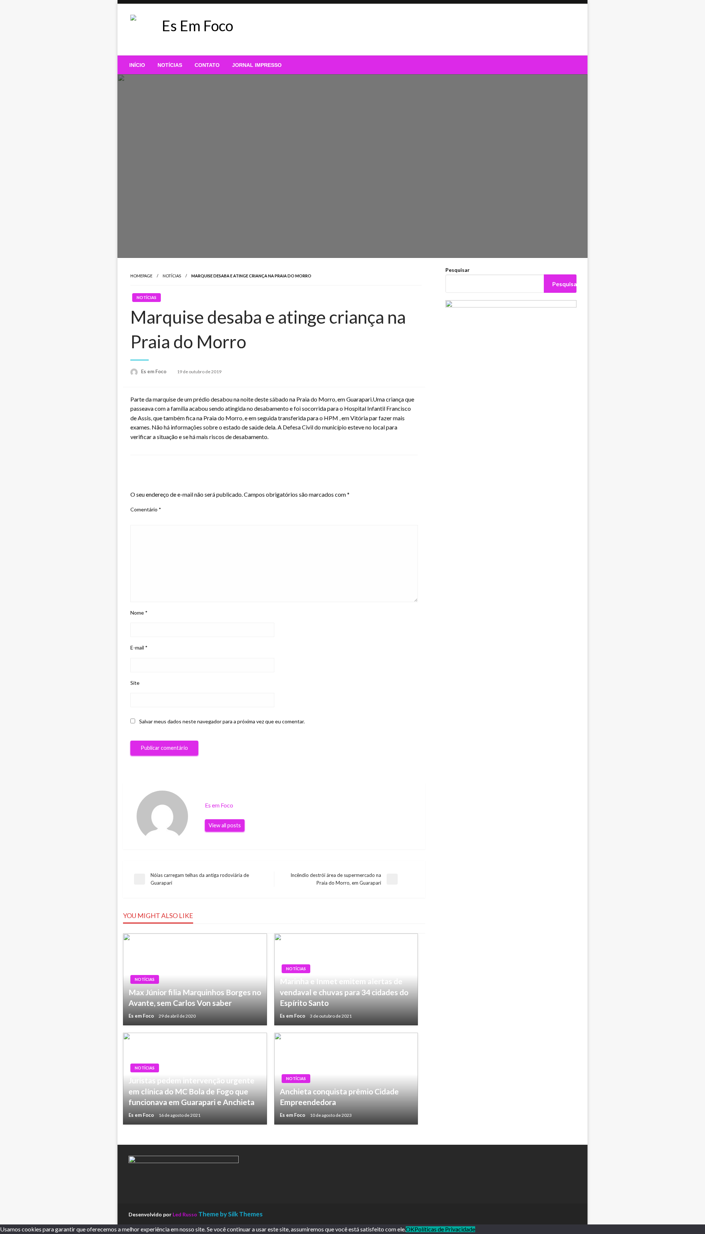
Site (135, 683)
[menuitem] (137, 65)
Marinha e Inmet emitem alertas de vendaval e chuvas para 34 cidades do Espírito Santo (344, 991)
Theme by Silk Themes (230, 1214)
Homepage (141, 275)
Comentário (145, 509)
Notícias (170, 65)
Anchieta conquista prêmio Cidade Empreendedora (339, 1097)
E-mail (139, 647)
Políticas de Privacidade (445, 1229)
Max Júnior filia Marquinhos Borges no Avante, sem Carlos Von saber (195, 997)
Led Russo (185, 1214)
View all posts (225, 825)
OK (410, 1229)
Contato (207, 65)
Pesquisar (457, 270)
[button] (293, 30)
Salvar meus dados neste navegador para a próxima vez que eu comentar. (222, 721)
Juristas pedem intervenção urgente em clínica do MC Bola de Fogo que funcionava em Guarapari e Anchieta (191, 1091)
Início (137, 65)
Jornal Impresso (257, 65)
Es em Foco (154, 371)
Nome (139, 612)
